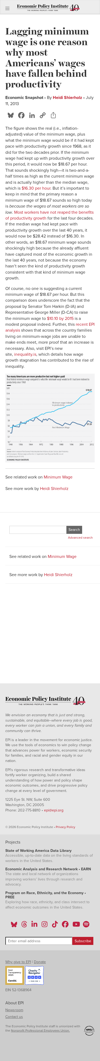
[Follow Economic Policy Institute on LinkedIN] (34, 926)
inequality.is (25, 354)
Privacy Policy (65, 827)
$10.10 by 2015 (60, 318)
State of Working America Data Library (38, 850)
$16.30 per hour (36, 188)
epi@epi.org (53, 810)
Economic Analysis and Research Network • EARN (48, 869)
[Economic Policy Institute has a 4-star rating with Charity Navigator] (34, 976)
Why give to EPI (18, 962)
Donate (40, 962)
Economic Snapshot (24, 97)
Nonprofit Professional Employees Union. (40, 1030)
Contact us (14, 1016)
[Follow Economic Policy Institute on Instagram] (44, 926)
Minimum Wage (58, 477)
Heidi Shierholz (67, 97)
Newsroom (14, 1010)
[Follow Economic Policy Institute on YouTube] (75, 926)
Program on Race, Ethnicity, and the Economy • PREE (45, 895)
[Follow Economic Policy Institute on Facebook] (65, 926)
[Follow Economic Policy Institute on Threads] (24, 926)
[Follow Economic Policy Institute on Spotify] (86, 926)
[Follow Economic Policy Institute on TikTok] (54, 926)
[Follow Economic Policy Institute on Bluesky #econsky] (14, 926)
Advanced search (80, 537)
